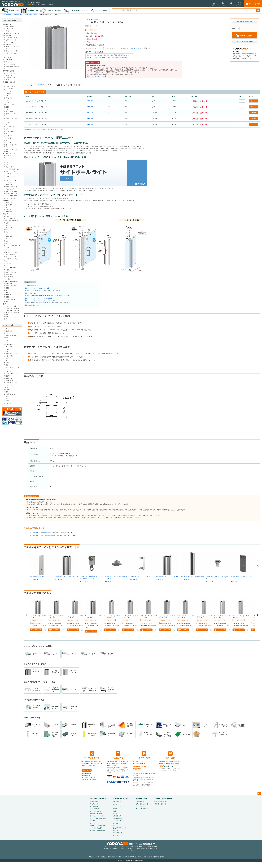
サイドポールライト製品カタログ (37, 288)
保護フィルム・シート (11, 256)
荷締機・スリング (9, 171)
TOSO (6, 338)
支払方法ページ (136, 48)
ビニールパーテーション (11, 252)
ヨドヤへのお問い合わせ (163, 799)
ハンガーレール (9, 28)
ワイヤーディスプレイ (11, 77)
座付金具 (7, 107)
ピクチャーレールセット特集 (11, 318)
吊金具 (6, 129)
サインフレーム (9, 80)
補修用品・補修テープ (11, 187)
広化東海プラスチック (11, 353)
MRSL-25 (90, 107)
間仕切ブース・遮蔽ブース (11, 54)
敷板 (5, 290)
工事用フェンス (9, 292)
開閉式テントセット (10, 62)
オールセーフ (8, 385)
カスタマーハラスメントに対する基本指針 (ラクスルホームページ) (155, 857)
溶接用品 (5, 200)
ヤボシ (6, 340)
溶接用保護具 (8, 211)
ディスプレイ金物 (8, 71)
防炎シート (7, 225)
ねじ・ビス (7, 155)
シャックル (7, 91)
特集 (4, 304)
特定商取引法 (115, 857)
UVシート (7, 239)
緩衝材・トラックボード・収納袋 (11, 181)
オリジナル (7, 403)
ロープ (6, 265)
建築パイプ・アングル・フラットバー (11, 146)
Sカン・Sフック (9, 127)
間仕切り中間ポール (10, 40)
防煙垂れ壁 (7, 295)
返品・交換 (170, 758)
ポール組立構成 (31, 293)
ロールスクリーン (9, 216)
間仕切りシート (9, 223)
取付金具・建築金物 (54, 10)
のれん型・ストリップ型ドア (11, 48)
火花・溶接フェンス (10, 205)
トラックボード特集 (10, 306)
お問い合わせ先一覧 (160, 804)
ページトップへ (259, 793)
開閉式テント (8, 274)
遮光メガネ (7, 209)
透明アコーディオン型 (11, 51)
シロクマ (7, 396)
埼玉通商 (7, 376)
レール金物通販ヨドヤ (9, 14)
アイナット (7, 95)
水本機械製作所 (9, 380)
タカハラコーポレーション (11, 368)
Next (258, 566)
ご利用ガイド (140, 801)
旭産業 (6, 365)
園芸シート (7, 243)
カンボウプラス (9, 356)
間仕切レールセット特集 (11, 308)
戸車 (5, 140)
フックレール (8, 75)
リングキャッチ (9, 111)
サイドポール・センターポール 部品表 (38, 298)
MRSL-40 (90, 124)
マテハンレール (9, 31)
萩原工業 (7, 362)
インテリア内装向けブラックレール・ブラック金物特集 (11, 312)
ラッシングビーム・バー (11, 174)
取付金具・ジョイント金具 (11, 115)
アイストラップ (9, 100)
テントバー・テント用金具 (11, 67)
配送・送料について (142, 804)
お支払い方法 (118, 758)
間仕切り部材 (7, 44)
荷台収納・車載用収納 (11, 193)
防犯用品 (7, 297)
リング (6, 109)
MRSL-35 (90, 118)
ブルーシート (8, 234)
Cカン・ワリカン (9, 104)
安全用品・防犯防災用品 (10, 281)
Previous (26, 567)
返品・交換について (142, 809)
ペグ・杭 (7, 279)
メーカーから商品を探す (122, 799)
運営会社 (91, 857)
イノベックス (8, 347)
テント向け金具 (7, 60)
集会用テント (8, 270)
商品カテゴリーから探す (99, 799)
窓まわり (5, 214)
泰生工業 (7, 389)
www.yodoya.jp (131, 851)
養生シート (7, 241)
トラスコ (7, 401)
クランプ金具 (8, 136)
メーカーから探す (100, 10)
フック (6, 124)
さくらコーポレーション (11, 374)
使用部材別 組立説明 (33, 305)
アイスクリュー (9, 98)
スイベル (7, 122)
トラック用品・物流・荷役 (11, 169)
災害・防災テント (9, 277)
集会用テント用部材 (10, 272)
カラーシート (8, 236)
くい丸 (6, 398)
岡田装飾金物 (8, 331)
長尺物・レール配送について (95, 76)
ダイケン (7, 342)
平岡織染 (7, 358)
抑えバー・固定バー (10, 42)
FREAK (6, 387)
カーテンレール (9, 26)
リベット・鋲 (8, 167)
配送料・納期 (144, 758)
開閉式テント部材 (9, 64)
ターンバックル (9, 89)
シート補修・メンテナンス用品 (11, 260)
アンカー (7, 160)
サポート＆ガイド (142, 799)
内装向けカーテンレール (11, 33)
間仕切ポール (33, 10)
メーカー (5, 329)
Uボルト (6, 102)
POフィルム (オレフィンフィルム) (12, 246)
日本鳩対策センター (10, 394)
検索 (258, 10)
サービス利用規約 (101, 857)
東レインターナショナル (11, 383)
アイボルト (7, 93)
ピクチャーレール (9, 73)
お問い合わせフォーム (160, 801)
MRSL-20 (90, 101)
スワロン (7, 360)
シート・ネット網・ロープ (11, 220)
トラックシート (9, 184)
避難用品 (7, 288)
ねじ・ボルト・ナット (78, 10)
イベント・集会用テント (10, 267)
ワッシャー (7, 158)
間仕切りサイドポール (31, 14)
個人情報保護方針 (129, 857)
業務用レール (14, 10)
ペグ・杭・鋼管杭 (9, 299)
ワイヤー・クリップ (10, 86)
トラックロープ (9, 189)
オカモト (7, 351)
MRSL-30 (90, 112)
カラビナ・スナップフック (11, 119)
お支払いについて (141, 806)
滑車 (5, 133)
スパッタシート (9, 202)
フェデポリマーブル (10, 335)
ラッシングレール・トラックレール (11, 177)
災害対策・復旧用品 (10, 286)
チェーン (7, 84)
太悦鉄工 (7, 392)
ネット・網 (7, 263)
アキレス (7, 349)
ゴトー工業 (7, 371)
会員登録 (29, 5)
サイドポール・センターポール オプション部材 (41, 300)
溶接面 (6, 207)
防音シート (7, 230)
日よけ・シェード (9, 218)
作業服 (6, 301)
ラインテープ (8, 57)
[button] (26, 615)
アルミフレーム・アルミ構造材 (11, 150)
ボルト (6, 162)
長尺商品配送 (119, 55)
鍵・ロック (7, 142)
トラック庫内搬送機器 (11, 196)
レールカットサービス (91, 758)
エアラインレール (9, 198)
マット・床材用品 (9, 254)
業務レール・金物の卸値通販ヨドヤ (142, 844)
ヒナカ (6, 333)
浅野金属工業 (8, 378)
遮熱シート (7, 232)
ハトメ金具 (7, 138)
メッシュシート (9, 227)
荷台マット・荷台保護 (11, 191)
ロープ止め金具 (9, 131)
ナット (6, 164)
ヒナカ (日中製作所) (91, 19)
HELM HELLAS (8, 344)
